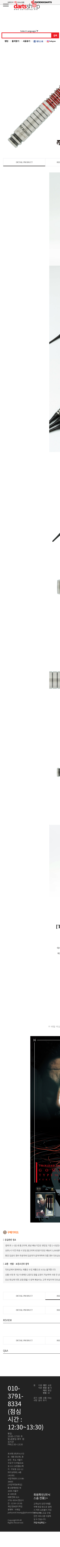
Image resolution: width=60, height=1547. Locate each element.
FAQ (49, 1398)
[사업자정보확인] (15, 1484)
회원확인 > (42, 1496)
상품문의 (40, 1399)
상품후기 (45, 1399)
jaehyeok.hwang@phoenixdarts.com (24, 1512)
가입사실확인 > (40, 1522)
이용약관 (40, 1386)
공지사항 (35, 1399)
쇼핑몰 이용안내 (50, 1389)
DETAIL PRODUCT (24, 162)
